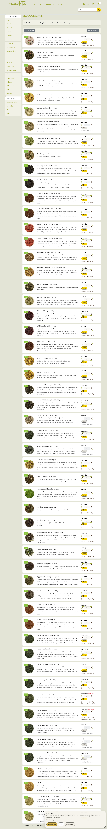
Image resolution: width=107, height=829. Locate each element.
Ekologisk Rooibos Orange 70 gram (49, 209)
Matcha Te (10, 32)
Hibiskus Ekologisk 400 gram (47, 311)
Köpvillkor (10, 106)
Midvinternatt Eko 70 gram (46, 520)
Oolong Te (10, 36)
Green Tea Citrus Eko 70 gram (47, 284)
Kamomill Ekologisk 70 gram (47, 460)
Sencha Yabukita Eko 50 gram (47, 725)
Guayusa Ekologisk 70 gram (46, 297)
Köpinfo (50, 4)
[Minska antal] (82, 39)
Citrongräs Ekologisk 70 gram (47, 108)
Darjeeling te (11, 47)
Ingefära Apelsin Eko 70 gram (47, 358)
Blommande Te (11, 51)
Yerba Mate (10, 67)
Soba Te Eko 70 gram (44, 783)
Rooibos (9, 63)
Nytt (61, 4)
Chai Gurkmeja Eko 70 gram (46, 95)
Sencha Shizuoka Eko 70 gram (47, 710)
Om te (69, 4)
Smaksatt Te (10, 59)
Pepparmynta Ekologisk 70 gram (48, 577)
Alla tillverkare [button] (92, 31)
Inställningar (70, 824)
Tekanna (9, 82)
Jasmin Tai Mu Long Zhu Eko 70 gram (50, 400)
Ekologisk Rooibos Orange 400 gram (49, 193)
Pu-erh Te (10, 43)
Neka (61, 824)
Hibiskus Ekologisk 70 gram (46, 326)
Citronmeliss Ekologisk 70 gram (48, 122)
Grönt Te (10, 28)
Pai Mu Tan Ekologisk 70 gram (47, 549)
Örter (8, 74)
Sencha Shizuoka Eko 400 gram (47, 695)
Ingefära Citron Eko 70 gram (46, 372)
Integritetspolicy (12, 102)
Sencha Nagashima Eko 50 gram (48, 680)
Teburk (9, 90)
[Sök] (99, 10)
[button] (86, 4)
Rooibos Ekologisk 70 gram (46, 620)
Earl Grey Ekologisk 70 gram (47, 180)
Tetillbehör (10, 78)
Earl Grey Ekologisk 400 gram (47, 166)
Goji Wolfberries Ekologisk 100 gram (49, 224)
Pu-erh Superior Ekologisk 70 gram (49, 591)
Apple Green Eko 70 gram (45, 52)
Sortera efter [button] (29, 31)
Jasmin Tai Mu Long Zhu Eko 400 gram (50, 385)
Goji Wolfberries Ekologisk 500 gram (49, 238)
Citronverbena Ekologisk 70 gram (48, 138)
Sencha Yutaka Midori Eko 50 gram (49, 753)
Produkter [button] (35, 4)
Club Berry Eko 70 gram (45, 154)
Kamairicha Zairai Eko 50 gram (47, 446)
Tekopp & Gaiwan (12, 86)
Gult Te (9, 24)
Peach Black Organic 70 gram (47, 564)
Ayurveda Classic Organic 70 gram (48, 67)
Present (9, 94)
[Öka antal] (91, 39)
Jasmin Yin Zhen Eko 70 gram (47, 415)
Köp (85, 42)
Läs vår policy (50, 820)
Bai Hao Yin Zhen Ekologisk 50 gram (49, 81)
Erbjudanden (11, 114)
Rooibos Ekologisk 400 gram (46, 604)
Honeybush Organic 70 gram (46, 341)
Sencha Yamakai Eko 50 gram (47, 739)
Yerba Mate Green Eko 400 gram (48, 796)
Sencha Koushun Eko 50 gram (47, 649)
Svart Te (9, 39)
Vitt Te (9, 20)
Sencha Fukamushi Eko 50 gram (48, 635)
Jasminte (9, 55)
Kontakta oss (11, 110)
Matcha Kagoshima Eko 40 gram (48, 489)
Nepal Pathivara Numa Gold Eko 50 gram (51, 532)
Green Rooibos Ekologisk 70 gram (48, 252)
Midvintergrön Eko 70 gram (46, 507)
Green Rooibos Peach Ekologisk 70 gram (51, 267)
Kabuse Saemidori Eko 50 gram (47, 430)
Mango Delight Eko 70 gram (46, 477)
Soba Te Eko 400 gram (44, 769)
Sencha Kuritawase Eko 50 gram (48, 664)
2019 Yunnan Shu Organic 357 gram (49, 37)
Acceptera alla (52, 824)
